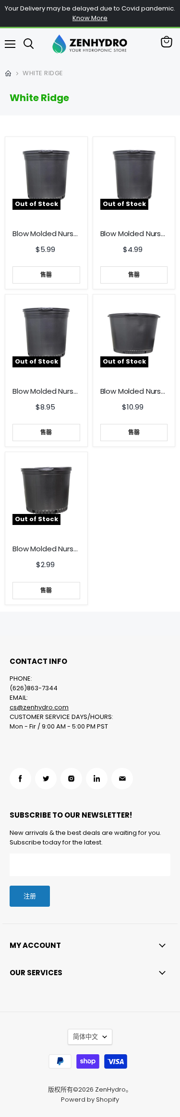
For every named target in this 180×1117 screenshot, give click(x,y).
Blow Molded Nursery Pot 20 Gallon (46, 391)
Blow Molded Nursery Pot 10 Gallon (46, 234)
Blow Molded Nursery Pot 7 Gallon (46, 549)
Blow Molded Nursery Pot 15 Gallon (134, 234)
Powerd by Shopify (90, 1099)
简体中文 (85, 1036)
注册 (30, 895)
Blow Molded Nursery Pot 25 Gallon (134, 391)
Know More (90, 18)
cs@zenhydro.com (39, 707)
